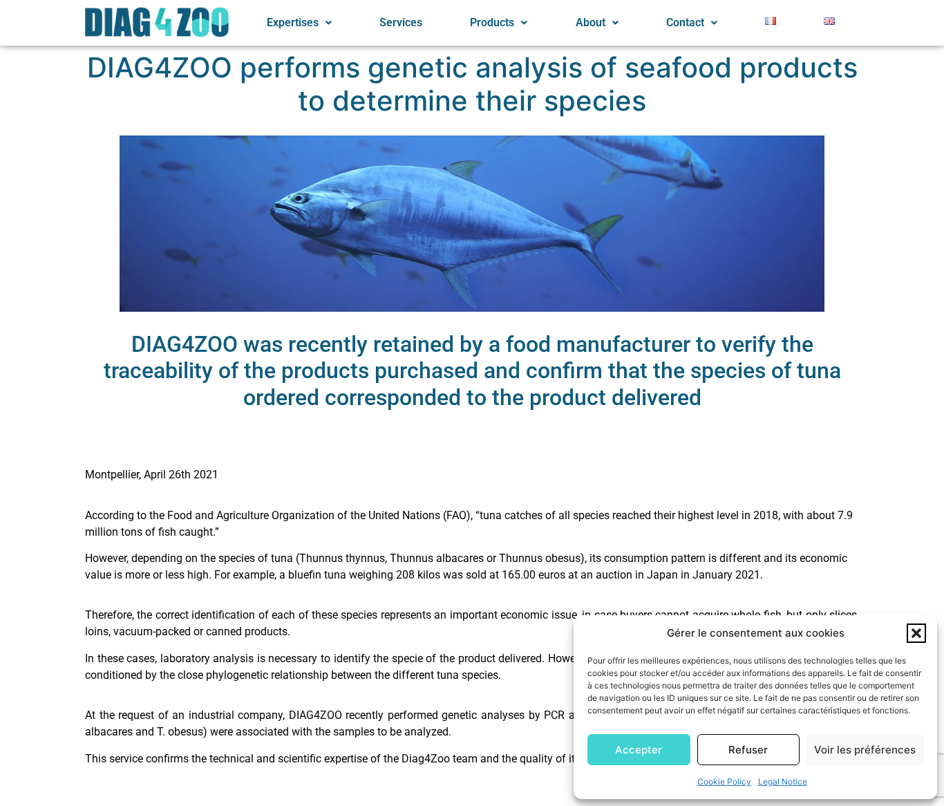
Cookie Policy (724, 781)
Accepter (638, 749)
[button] (916, 633)
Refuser (748, 749)
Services (400, 22)
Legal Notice (782, 781)
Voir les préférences (865, 749)
